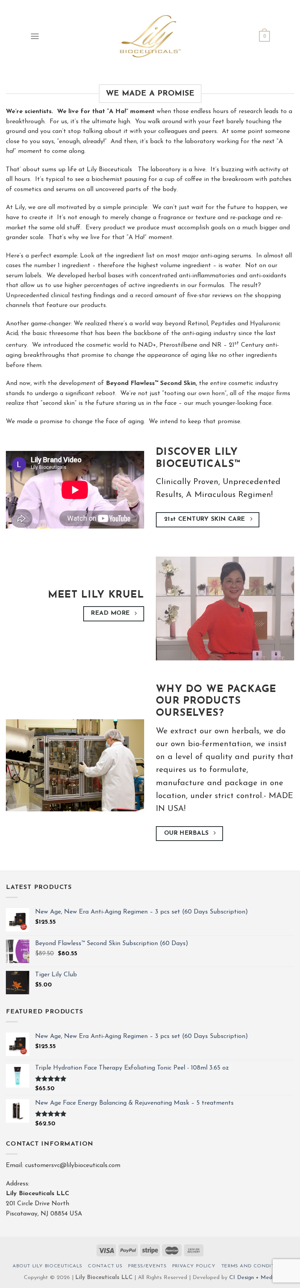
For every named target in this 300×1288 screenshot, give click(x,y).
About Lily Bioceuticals (47, 1266)
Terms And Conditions (254, 1266)
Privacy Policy (194, 1266)
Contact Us (105, 1266)
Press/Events (147, 1266)
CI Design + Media (253, 1278)
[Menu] (34, 36)
